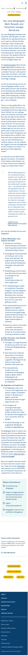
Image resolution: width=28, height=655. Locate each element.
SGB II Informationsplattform (14, 504)
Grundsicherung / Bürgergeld (12, 487)
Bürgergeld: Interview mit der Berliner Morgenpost (15, 511)
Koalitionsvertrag (9, 65)
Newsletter (21, 466)
